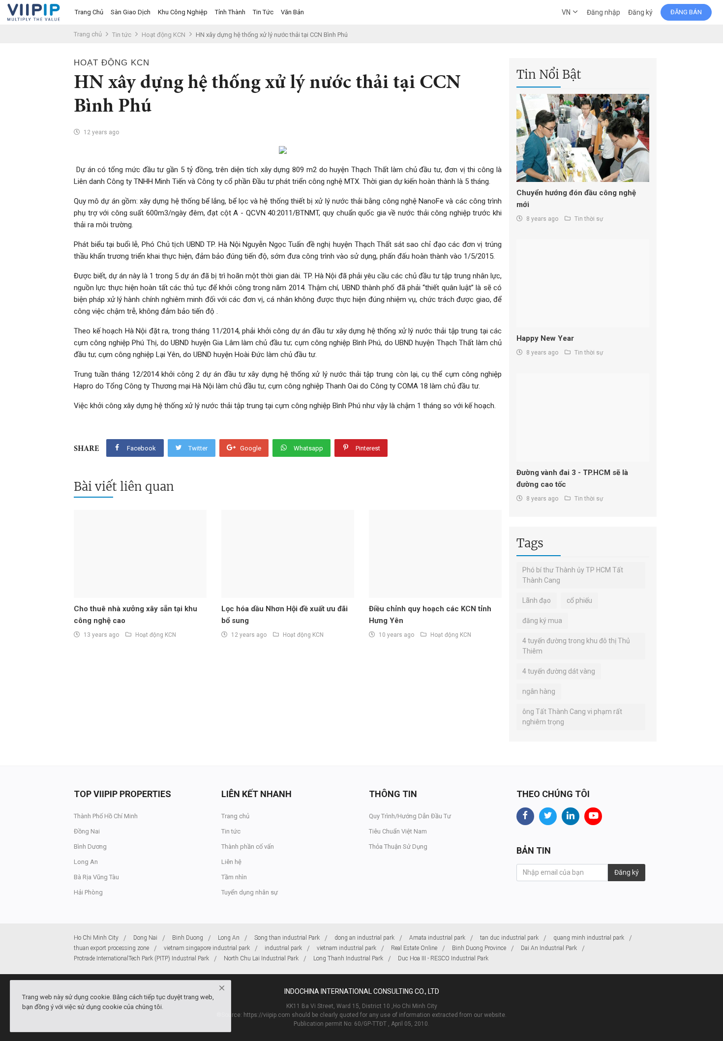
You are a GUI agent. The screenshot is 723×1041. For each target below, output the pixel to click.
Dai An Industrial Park (549, 948)
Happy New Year (545, 338)
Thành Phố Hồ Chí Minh (106, 816)
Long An (86, 861)
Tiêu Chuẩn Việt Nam (398, 831)
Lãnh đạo (536, 600)
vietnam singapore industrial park (207, 948)
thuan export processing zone (111, 948)
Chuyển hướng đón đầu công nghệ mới (576, 198)
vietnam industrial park (346, 948)
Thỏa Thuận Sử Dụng (398, 846)
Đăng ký (640, 12)
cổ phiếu (579, 600)
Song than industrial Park (287, 937)
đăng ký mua (542, 621)
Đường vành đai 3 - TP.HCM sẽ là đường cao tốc (572, 478)
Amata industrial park (437, 937)
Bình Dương (90, 846)
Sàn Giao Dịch (131, 12)
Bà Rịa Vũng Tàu (96, 877)
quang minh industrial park (588, 937)
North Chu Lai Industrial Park (261, 958)
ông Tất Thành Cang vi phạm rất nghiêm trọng (572, 717)
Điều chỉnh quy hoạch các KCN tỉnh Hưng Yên (430, 614)
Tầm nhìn (234, 877)
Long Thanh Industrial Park (348, 958)
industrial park (283, 948)
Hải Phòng (88, 892)
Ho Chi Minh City (96, 937)
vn (567, 12)
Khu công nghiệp (183, 12)
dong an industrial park (364, 937)
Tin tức (263, 12)
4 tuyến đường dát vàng (558, 671)
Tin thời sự (588, 218)
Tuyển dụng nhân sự (249, 892)
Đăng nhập (603, 12)
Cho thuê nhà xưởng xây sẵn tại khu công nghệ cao (135, 614)
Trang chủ (89, 12)
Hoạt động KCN (163, 34)
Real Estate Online (414, 948)
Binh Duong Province (479, 948)
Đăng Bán (686, 12)
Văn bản (292, 12)
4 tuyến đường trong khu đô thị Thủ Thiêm (576, 646)
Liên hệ (231, 861)
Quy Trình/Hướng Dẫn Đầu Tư (410, 816)
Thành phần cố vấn (247, 846)
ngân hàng (538, 691)
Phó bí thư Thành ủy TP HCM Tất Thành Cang (572, 575)
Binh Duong (187, 937)
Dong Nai (145, 937)
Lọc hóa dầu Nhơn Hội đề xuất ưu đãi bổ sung (284, 614)
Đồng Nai (87, 831)
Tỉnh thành (230, 12)
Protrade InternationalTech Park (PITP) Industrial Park (141, 958)
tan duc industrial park (509, 937)
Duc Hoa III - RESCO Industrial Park (443, 958)
